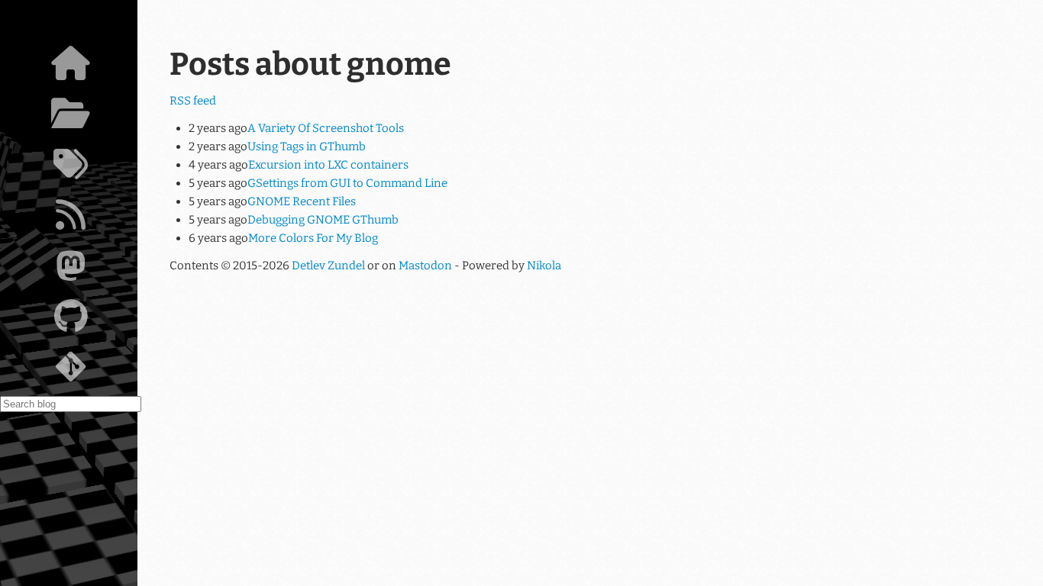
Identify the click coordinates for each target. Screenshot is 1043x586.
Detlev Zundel (328, 265)
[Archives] (70, 117)
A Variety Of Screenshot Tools (325, 128)
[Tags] (70, 168)
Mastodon (425, 265)
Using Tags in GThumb (306, 146)
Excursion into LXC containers (328, 165)
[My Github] (70, 320)
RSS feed (193, 101)
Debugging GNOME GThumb (323, 220)
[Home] (70, 67)
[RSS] (70, 219)
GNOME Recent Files (301, 201)
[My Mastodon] (70, 270)
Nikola (544, 265)
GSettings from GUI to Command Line (347, 183)
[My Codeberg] (70, 370)
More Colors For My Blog (313, 238)
